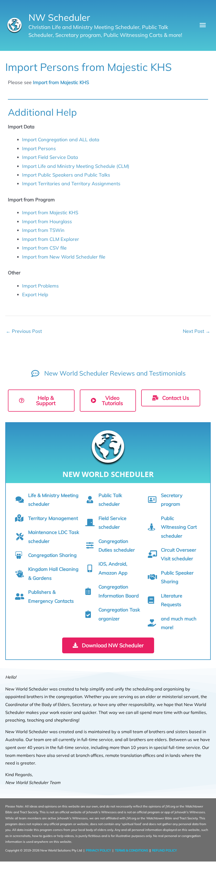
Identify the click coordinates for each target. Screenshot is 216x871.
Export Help (35, 294)
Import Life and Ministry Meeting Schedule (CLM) (75, 166)
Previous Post (24, 331)
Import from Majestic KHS (61, 82)
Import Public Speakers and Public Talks (66, 175)
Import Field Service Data (50, 157)
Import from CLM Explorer (50, 239)
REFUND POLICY (164, 850)
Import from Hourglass (47, 221)
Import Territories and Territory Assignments (71, 184)
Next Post (196, 331)
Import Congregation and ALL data (60, 140)
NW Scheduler (59, 17)
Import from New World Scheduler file (63, 257)
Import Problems (40, 286)
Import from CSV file (44, 248)
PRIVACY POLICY (98, 850)
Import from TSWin (43, 230)
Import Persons (39, 148)
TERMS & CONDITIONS (131, 850)
